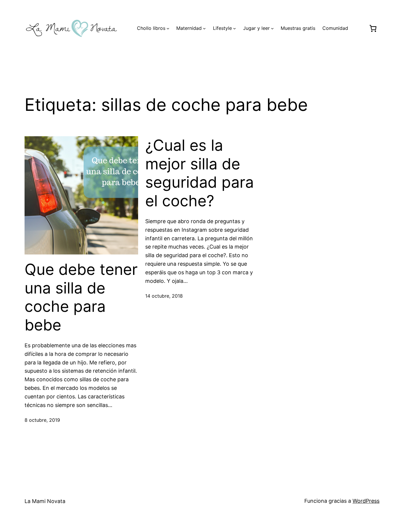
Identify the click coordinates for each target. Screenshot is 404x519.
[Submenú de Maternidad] (204, 28)
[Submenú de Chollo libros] (168, 28)
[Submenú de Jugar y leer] (272, 28)
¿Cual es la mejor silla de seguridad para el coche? (199, 173)
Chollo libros (151, 28)
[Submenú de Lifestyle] (234, 28)
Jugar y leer (256, 28)
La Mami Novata (45, 501)
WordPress (366, 501)
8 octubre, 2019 (42, 420)
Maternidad (189, 28)
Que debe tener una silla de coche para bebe (81, 297)
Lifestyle (222, 28)
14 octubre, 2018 (164, 296)
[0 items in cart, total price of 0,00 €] (372, 28)
